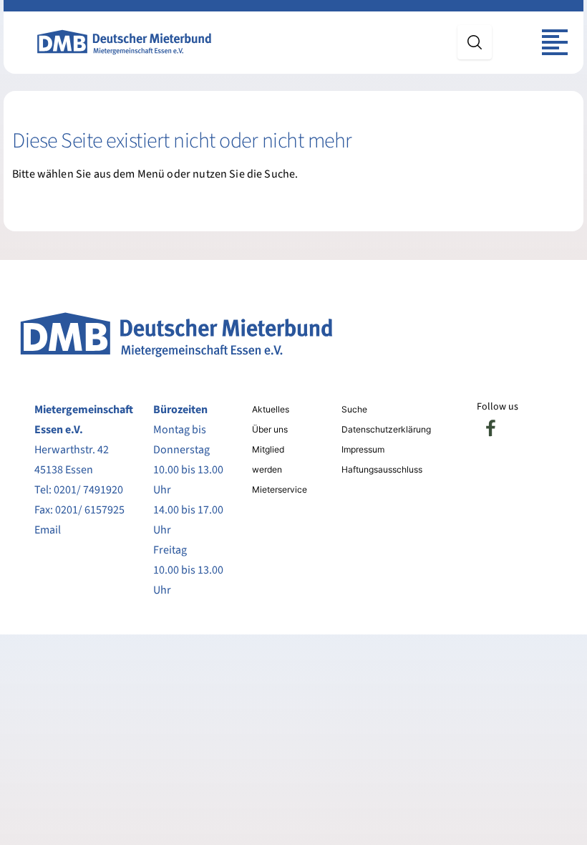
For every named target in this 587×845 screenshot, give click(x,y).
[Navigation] (555, 42)
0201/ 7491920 (88, 490)
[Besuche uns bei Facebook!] (491, 428)
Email (47, 530)
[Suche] (474, 42)
